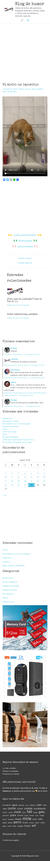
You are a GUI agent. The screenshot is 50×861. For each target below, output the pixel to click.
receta (25, 823)
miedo (18, 819)
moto (34, 819)
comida (28, 808)
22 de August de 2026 (36, 365)
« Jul (4, 495)
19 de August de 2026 (32, 406)
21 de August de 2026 (26, 395)
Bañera (40, 89)
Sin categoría (8, 594)
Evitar (9, 91)
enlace (5, 791)
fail (29, 811)
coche (12, 808)
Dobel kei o (7, 558)
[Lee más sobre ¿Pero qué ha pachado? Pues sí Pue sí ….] (15, 291)
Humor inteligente (10, 582)
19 (19, 481)
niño (40, 819)
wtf (34, 825)
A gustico (6, 562)
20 (25, 481)
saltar (43, 823)
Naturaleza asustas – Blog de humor (16, 365)
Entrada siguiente (25, 263)
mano (4, 819)
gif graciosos (8, 578)
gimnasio (6, 815)
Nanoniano (15, 370)
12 (18, 477)
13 (25, 477)
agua (34, 89)
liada (36, 815)
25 (12, 485)
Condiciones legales (11, 840)
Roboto (13, 382)
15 (38, 477)
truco (27, 825)
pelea (10, 823)
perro (17, 822)
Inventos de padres (10, 426)
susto (10, 826)
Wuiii (4, 434)
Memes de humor (10, 590)
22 (38, 481)
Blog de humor (29, 4)
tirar (14, 826)
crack (17, 811)
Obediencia (7, 418)
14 (31, 477)
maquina (11, 819)
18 (12, 481)
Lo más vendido (9, 768)
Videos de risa (24, 89)
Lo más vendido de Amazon (24, 235)
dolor (24, 812)
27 (25, 485)
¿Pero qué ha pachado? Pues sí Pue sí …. (19, 440)
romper (31, 823)
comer (20, 808)
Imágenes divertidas (11, 586)
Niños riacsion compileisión (14, 566)
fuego (35, 812)
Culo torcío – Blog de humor (13, 354)
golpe (13, 815)
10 (6, 477)
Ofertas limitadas (25, 240)
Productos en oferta (11, 774)
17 (6, 481)
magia (42, 815)
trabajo (20, 826)
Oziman (13, 348)
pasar (5, 823)
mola (27, 818)
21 (31, 481)
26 (19, 485)
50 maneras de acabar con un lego (17, 442)
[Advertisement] (25, 50)
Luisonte (14, 359)
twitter (5, 598)
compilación (40, 808)
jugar (26, 815)
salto (4, 826)
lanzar (31, 815)
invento (20, 815)
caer (4, 91)
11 (12, 477)
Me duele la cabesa (11, 421)
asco (27, 805)
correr (5, 812)
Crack (5, 429)
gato (15, 91)
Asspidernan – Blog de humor (14, 406)
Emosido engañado (10, 437)
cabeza (32, 805)
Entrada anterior (25, 258)
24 (6, 485)
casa (5, 809)
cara (45, 805)
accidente (7, 805)
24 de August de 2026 (31, 354)
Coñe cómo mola (10, 432)
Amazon (21, 805)
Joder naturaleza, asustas (22, 314)
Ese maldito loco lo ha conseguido (17, 424)
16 (44, 477)
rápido (37, 823)
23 (44, 481)
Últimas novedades (25, 246)
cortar (10, 812)
